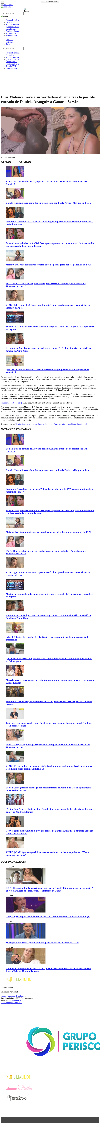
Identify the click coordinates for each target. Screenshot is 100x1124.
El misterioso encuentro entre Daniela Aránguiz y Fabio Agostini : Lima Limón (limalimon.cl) (51, 424)
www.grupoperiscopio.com (11, 1003)
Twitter (8, 44)
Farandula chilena (13, 20)
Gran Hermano (11, 29)
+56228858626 (15, 1000)
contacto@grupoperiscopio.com (13, 996)
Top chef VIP (11, 33)
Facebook (9, 40)
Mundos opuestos (12, 24)
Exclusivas (10, 22)
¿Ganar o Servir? (12, 27)
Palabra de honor (12, 31)
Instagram (9, 42)
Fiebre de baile (11, 35)
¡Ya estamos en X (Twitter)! (11, 403)
